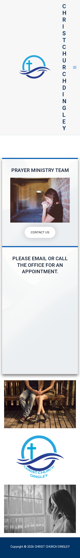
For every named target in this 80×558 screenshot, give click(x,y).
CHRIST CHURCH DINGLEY (64, 67)
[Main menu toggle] (74, 67)
